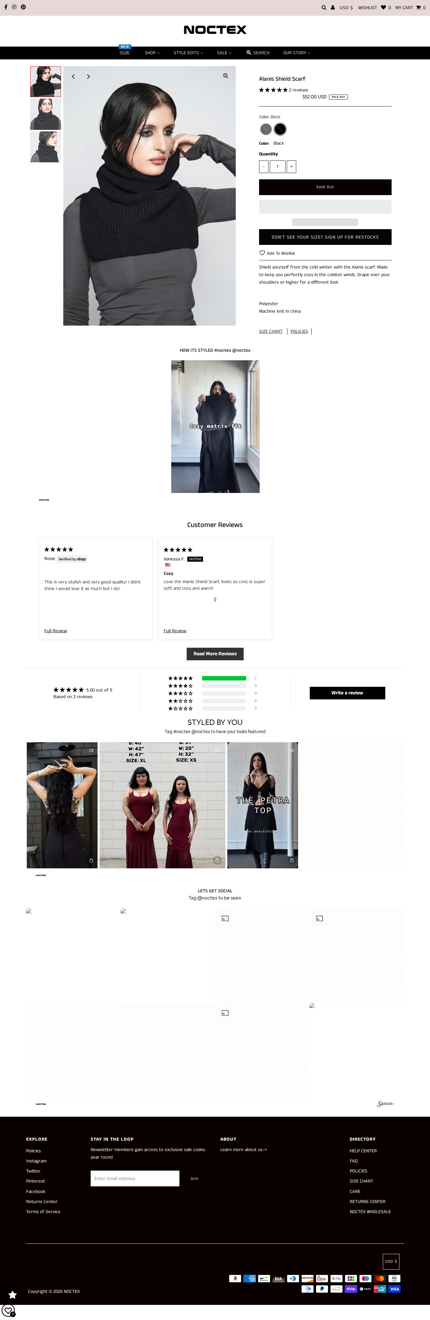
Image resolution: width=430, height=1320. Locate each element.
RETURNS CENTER (368, 1201)
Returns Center (42, 1201)
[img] (58, 549)
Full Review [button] (55, 631)
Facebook (35, 1191)
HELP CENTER (363, 1151)
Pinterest (35, 1181)
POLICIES (299, 331)
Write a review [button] (347, 693)
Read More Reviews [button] (215, 653)
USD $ (346, 7)
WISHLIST (374, 7)
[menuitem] (125, 53)
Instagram (36, 1161)
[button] (274, 90)
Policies (33, 1151)
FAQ (354, 1161)
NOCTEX (72, 1291)
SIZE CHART (271, 331)
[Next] (89, 76)
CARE (355, 1191)
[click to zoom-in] (226, 76)
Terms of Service (43, 1211)
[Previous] (73, 76)
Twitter (33, 1171)
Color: (264, 144)
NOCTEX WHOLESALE (370, 1211)
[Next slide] (215, 599)
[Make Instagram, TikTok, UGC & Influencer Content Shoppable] (385, 1105)
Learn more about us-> (243, 1149)
